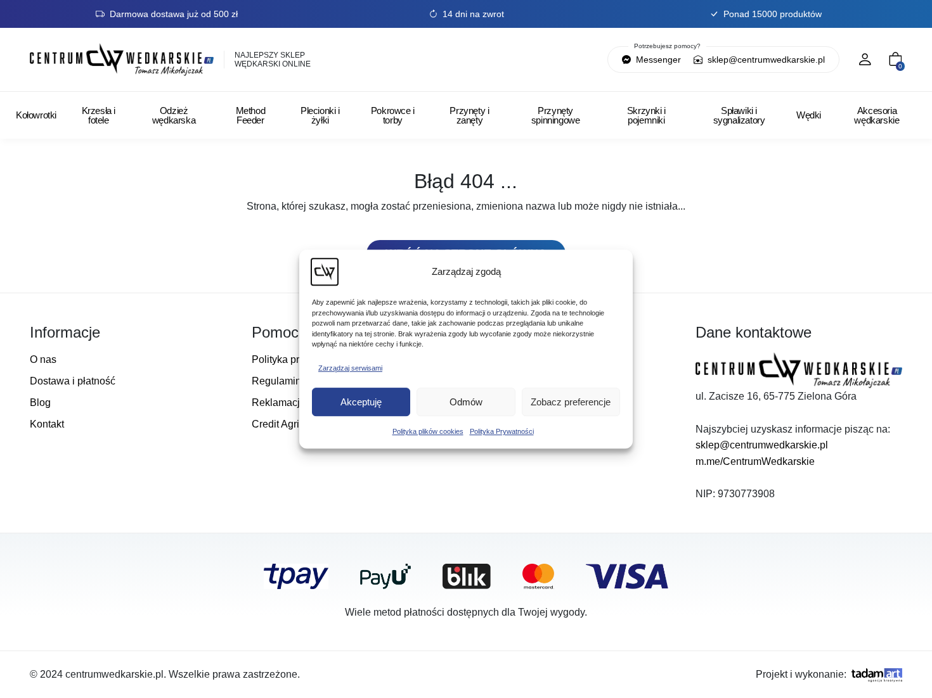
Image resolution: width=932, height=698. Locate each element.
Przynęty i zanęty (469, 115)
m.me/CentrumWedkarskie (755, 461)
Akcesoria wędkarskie (876, 115)
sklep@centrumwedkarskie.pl (765, 59)
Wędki (808, 115)
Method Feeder (251, 115)
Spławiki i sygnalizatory (739, 115)
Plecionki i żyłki (320, 115)
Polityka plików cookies (427, 431)
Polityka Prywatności (502, 431)
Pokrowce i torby (393, 115)
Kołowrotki (36, 115)
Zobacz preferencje (571, 402)
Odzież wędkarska (173, 115)
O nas (43, 359)
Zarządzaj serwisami (350, 368)
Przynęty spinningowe (555, 115)
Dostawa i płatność (72, 381)
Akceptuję (361, 402)
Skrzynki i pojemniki (646, 115)
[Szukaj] (532, 59)
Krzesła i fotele (98, 115)
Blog (40, 402)
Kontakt (47, 424)
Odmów (466, 402)
